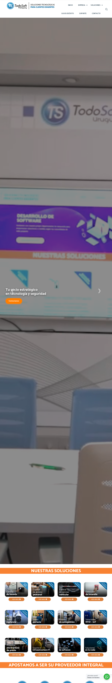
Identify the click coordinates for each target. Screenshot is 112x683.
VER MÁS (15, 599)
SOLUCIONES (95, 5)
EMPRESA (81, 5)
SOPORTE (82, 13)
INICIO (70, 5)
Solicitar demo (14, 304)
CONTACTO (96, 13)
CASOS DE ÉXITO (67, 13)
